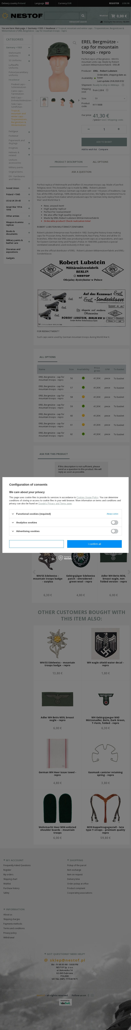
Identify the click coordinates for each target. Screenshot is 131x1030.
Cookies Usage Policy (87, 497)
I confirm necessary (36, 543)
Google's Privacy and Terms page (55, 503)
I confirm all (94, 543)
